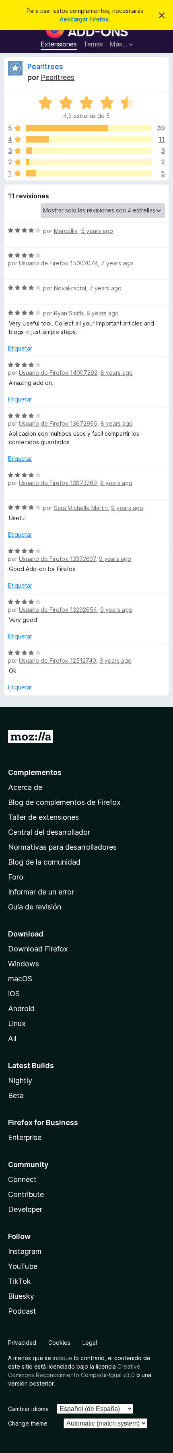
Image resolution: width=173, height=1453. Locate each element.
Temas (93, 44)
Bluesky (21, 1296)
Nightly (20, 1080)
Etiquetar (20, 348)
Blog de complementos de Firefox (64, 802)
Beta (16, 1095)
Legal (89, 1342)
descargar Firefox (84, 19)
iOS (14, 993)
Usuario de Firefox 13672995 (58, 423)
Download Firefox (38, 949)
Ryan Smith (68, 313)
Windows (23, 964)
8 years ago (102, 313)
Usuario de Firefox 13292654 (58, 609)
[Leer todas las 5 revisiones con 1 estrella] (89, 173)
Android (21, 1008)
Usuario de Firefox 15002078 (58, 263)
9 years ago (127, 507)
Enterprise (24, 1137)
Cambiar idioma (28, 1408)
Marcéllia (66, 230)
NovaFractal (70, 288)
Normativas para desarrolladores (62, 847)
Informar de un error (41, 892)
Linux (17, 1023)
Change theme (27, 1423)
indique (62, 1357)
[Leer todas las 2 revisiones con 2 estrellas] (89, 162)
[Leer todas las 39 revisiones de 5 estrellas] (89, 128)
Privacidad (22, 1342)
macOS (20, 978)
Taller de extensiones (43, 817)
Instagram (24, 1251)
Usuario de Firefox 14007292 (58, 372)
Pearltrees (45, 66)
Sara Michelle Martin (81, 507)
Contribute (26, 1194)
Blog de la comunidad (44, 862)
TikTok (19, 1281)
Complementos (35, 772)
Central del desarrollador (49, 832)
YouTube (22, 1266)
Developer (25, 1209)
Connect (22, 1179)
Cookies (59, 1342)
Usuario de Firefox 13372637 (57, 558)
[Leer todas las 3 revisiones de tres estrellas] (89, 150)
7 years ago (117, 263)
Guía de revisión (34, 907)
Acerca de (25, 787)
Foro (15, 877)
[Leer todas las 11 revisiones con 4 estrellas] (89, 139)
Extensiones (59, 44)
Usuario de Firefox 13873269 (58, 482)
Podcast (22, 1311)
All (12, 1038)
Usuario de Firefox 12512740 (57, 660)
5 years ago (97, 230)
